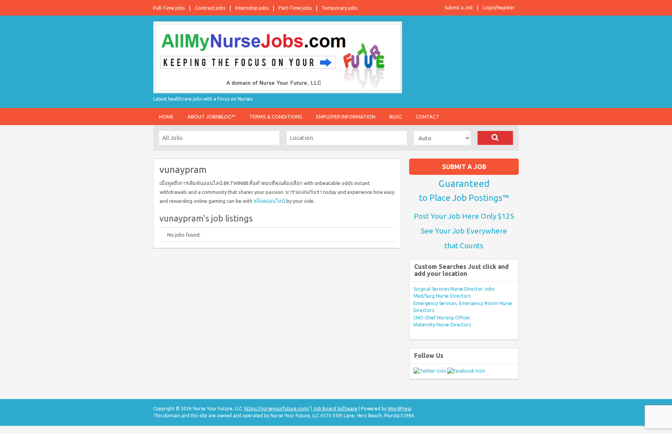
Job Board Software (335, 408)
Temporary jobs (340, 7)
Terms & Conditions (275, 116)
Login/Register (499, 7)
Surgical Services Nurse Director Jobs (453, 288)
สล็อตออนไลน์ (269, 201)
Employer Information (345, 116)
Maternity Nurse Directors (442, 324)
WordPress (399, 408)
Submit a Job (458, 7)
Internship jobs (252, 7)
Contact (427, 116)
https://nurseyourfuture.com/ (277, 408)
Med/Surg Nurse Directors (442, 295)
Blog (395, 116)
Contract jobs (210, 7)
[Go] (495, 138)
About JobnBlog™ (211, 116)
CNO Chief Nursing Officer (442, 317)
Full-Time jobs (169, 7)
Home (166, 116)
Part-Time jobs (295, 7)
